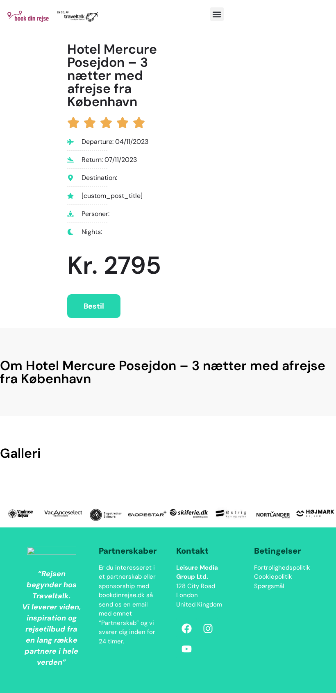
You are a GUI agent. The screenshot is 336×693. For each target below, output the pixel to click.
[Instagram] (208, 628)
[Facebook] (186, 628)
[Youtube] (186, 648)
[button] (217, 14)
